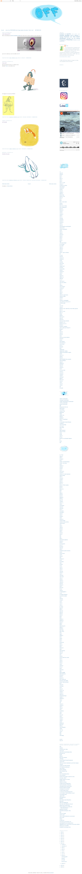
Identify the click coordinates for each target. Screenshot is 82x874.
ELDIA (61, 434)
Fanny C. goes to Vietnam (64, 252)
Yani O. (61, 382)
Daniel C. (61, 236)
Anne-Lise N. (62, 471)
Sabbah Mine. (62, 349)
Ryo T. (61, 683)
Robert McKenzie (63, 673)
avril (62, 852)
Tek (60, 702)
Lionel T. (61, 420)
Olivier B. (61, 331)
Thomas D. (61, 367)
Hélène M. (61, 278)
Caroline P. (61, 214)
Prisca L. (61, 345)
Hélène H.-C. (62, 277)
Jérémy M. (61, 582)
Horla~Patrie (62, 427)
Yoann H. (61, 383)
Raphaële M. (62, 412)
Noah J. (61, 643)
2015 (62, 836)
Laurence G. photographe (64, 300)
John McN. (61, 575)
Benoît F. (61, 486)
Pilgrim (61, 413)
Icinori (61, 565)
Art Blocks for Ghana (63, 185)
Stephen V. (61, 697)
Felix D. (61, 549)
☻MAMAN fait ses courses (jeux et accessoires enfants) (70, 824)
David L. (61, 238)
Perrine (61, 340)
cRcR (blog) (62, 735)
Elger (60, 241)
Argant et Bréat (62, 475)
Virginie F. (61, 375)
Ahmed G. (61, 174)
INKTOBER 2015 (38, 30)
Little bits (61, 598)
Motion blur (61, 801)
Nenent (61, 638)
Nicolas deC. (62, 642)
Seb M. (61, 353)
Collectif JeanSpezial (63, 229)
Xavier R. (61, 381)
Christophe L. (62, 512)
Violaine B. (61, 374)
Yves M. (61, 385)
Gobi (60, 557)
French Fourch (62, 553)
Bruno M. (61, 208)
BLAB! (61, 754)
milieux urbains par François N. (65, 327)
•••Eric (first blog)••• (63, 242)
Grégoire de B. (62, 266)
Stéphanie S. (62, 698)
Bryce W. (61, 500)
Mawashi (61, 416)
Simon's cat (62, 690)
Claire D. (61, 513)
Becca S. (61, 483)
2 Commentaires (43, 180)
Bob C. (61, 200)
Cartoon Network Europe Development (66, 760)
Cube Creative (62, 768)
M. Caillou (61, 606)
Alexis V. (61, 178)
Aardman (61, 747)
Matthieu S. (62, 620)
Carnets (62, 35)
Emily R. (61, 542)
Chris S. (61, 509)
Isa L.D (61, 279)
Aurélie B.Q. (62, 188)
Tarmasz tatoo (62, 814)
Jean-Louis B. (62, 281)
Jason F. (61, 569)
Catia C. (61, 504)
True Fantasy (62, 409)
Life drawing (77, 38)
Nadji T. (61, 634)
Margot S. (61, 315)
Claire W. (61, 225)
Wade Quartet (62, 408)
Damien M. (61, 234)
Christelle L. (62, 219)
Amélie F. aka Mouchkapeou (65, 461)
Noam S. (61, 645)
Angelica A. (62, 465)
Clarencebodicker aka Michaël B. (65, 226)
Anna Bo (61, 467)
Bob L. (61, 491)
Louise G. (61, 307)
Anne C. (61, 181)
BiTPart (61, 437)
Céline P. (61, 233)
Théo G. (61, 706)
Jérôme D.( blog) (62, 296)
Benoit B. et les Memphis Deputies (66, 438)
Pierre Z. (61, 662)
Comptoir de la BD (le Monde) (65, 765)
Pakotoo (61, 656)
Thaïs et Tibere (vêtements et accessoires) (67, 816)
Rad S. (61, 668)
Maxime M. (62, 319)
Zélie (60, 734)
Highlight (61, 36)
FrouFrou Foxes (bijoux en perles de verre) (67, 776)
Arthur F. (61, 476)
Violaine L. (61, 719)
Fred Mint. (61, 262)
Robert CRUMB (62, 672)
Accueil (2, 30)
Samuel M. (61, 684)
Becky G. (61, 197)
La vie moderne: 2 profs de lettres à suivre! (67, 793)
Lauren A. (61, 590)
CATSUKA (61, 758)
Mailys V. (61, 608)
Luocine (61, 739)
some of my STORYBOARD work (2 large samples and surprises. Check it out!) (19, 30)
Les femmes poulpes (63, 595)
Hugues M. (61, 275)
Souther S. (61, 693)
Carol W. (61, 211)
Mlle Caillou (62, 630)
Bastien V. (61, 482)
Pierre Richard (62, 341)
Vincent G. (61, 371)
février (63, 855)
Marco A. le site (62, 311)
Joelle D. (61, 285)
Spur (60, 812)
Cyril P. (61, 230)
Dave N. (61, 237)
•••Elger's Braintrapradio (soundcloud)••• (66, 401)
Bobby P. (61, 493)
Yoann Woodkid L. (63, 727)
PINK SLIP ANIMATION (64, 802)
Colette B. (61, 764)
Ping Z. (61, 664)
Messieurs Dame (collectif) (64, 320)
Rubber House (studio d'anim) (65, 805)
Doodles (24, 180)
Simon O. (61, 357)
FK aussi (61, 255)
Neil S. (61, 636)
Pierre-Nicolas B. (62, 342)
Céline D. (61, 527)
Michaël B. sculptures (63, 326)
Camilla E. (61, 501)
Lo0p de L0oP (62, 795)
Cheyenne (61, 506)
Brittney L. (61, 498)
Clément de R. (62, 227)
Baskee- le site (62, 196)
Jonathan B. (62, 288)
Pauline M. (61, 338)
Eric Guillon (62, 245)
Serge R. (61, 356)
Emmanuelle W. (62, 543)
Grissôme (61, 267)
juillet (63, 849)
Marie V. (61, 609)
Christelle (61, 218)
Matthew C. (62, 619)
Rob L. (61, 348)
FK (60, 253)
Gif (79, 35)
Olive (60, 330)
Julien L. (61, 293)
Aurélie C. (61, 189)
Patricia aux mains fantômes (65, 337)
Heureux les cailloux (63, 782)
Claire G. (61, 223)
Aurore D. (61, 190)
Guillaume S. (62, 558)
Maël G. (61, 623)
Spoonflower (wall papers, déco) (65, 810)
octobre (63, 844)
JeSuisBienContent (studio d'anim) (66, 786)
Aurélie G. (61, 479)
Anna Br (61, 468)
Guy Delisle (62, 561)
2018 (62, 832)
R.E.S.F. (61, 667)
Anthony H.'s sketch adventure (65, 474)
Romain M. (61, 675)
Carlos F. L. (62, 502)
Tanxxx (61, 699)
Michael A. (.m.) (62, 322)
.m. (60, 171)
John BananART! (6, 34)
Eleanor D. (61, 541)
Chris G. (61, 216)
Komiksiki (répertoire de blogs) (65, 787)
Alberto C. (61, 456)
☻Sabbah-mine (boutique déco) (65, 827)
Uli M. (61, 713)
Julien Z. (61, 578)
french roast (62, 263)
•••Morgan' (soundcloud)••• (64, 400)
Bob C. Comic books (63, 201)
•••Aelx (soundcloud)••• (64, 402)
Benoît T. (61, 487)
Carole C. (61, 212)
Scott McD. (62, 686)
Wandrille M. (62, 723)
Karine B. (61, 583)
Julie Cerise (62, 576)
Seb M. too (61, 355)
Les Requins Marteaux (63, 594)
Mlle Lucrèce (62, 631)
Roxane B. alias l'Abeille (64, 680)
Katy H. (61, 586)
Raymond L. (62, 669)
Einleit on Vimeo (62, 431)
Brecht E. (61, 494)
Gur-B (61, 560)
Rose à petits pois (63, 679)
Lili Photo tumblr (62, 303)
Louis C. (61, 602)
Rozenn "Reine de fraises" (64, 682)
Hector (61, 274)
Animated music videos (64, 749)
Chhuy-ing (61, 508)
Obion (61, 649)
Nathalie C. (61, 635)
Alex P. (61, 175)
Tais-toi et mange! (63, 813)
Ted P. (61, 701)
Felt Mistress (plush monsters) (65, 550)
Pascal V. (61, 334)
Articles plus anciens (52, 183)
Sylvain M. (61, 364)
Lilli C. (61, 597)
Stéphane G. (62, 363)
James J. (61, 568)
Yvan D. (61, 731)
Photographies (63, 39)
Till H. (61, 709)
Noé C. (61, 646)
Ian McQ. (61, 564)
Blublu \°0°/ (62, 489)
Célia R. (61, 526)
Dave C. (61, 531)
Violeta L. (61, 720)
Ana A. (61, 464)
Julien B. (61, 292)
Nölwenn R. (62, 647)
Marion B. (61, 318)
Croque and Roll (62, 520)
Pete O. (61, 658)
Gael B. (61, 554)
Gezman (61, 264)
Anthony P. (61, 184)
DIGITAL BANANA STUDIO (16, 35)
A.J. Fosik (61, 454)
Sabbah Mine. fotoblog (63, 351)
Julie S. (61, 290)
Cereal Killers (62, 505)
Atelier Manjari (62, 186)
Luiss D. (61, 605)
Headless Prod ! (62, 780)
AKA (60, 746)
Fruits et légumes (74, 35)
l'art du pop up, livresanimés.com (65, 821)
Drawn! (61, 772)
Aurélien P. (61, 192)
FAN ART (4, 63)
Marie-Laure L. (62, 316)
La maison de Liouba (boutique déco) (66, 791)
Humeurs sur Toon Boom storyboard (33, 180)
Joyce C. (61, 289)
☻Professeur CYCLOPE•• (64, 825)
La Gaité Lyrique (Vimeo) (64, 790)
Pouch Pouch (62, 344)
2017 (62, 833)
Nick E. (61, 639)
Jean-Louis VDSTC (63, 282)
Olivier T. (61, 653)
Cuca (60, 524)
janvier (63, 863)
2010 (62, 865)
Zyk (60, 386)
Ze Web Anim (62, 820)
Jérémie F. (61, 580)
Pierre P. (61, 661)
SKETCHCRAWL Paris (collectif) (65, 359)
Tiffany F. (61, 708)
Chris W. (61, 435)
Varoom (61, 818)
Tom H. (61, 368)
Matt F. (61, 616)
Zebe (60, 732)
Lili (60, 304)
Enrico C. (61, 545)
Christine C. (62, 222)
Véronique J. (62, 377)
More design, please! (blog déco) (65, 799)
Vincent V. (61, 717)
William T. (61, 378)
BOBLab (61, 756)
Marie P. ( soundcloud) (63, 419)
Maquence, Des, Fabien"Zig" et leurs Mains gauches (69, 308)
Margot (61, 314)
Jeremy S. (61, 572)
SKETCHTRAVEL (63, 360)
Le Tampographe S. (63, 591)
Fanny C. (61, 251)
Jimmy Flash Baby (63, 424)
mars (63, 853)
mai (62, 850)
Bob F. (61, 490)
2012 (62, 841)
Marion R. (61, 612)
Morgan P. (61, 329)
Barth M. (61, 480)
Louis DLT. (61, 305)
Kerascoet (61, 587)
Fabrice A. (61, 248)
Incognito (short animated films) (65, 783)
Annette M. (61, 472)
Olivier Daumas (62, 650)
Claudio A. (61, 516)
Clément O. (62, 519)
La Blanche (62, 423)
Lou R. (61, 601)
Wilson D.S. (62, 379)
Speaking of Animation (63, 809)
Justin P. (61, 579)
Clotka (61, 517)
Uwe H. (61, 716)
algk (60, 405)
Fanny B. (61, 249)
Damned (61, 528)
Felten (61, 428)
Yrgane (61, 728)
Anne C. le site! (62, 182)
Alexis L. (61, 457)
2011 (62, 843)
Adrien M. (61, 173)
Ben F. (61, 199)
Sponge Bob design (63, 695)
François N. (62, 259)
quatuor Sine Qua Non (63, 404)
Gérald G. (61, 270)
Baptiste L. (61, 193)
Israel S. (61, 567)
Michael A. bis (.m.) (63, 323)
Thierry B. (61, 366)
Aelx (60, 442)
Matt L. (61, 617)
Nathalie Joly (62, 415)
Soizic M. (61, 740)
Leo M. (61, 593)
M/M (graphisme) (62, 797)
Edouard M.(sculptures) (64, 539)
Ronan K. (61, 676)
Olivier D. (61, 333)
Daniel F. (61, 530)
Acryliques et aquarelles (65, 33)
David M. (61, 532)
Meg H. (61, 624)
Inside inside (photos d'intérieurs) (65, 784)
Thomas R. (61, 705)
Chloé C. (61, 215)
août (63, 847)
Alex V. (61, 177)
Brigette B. (61, 497)
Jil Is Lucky (62, 426)
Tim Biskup (62, 710)
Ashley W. (61, 478)
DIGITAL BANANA (63, 769)
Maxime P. (61, 621)
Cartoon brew (62, 761)
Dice (60, 535)
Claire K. (61, 515)
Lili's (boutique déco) (63, 794)
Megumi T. (61, 627)
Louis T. (61, 604)
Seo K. (61, 687)
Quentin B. (61, 665)
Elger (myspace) (62, 430)
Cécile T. (61, 231)
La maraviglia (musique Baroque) (65, 422)
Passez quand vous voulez (64, 657)
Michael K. (61, 628)
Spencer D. (62, 694)
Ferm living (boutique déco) (64, 773)
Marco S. (61, 312)
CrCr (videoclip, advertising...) (65, 767)
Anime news (62, 750)
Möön (61, 632)
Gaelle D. (61, 556)
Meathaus (61, 798)
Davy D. (61, 534)
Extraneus (61, 546)
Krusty (61, 589)
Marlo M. (61, 613)
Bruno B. (61, 204)
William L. (61, 725)
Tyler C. (61, 712)
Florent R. (61, 256)
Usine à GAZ (62, 817)
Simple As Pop (62, 411)
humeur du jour (5, 154)
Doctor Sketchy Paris (63, 771)
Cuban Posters (62, 523)
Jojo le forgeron (62, 286)
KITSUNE (4, 122)
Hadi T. (61, 563)
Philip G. (61, 660)
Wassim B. (61, 724)
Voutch (61, 721)
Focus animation (62, 775)
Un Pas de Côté (62, 370)
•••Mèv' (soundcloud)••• (64, 398)
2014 (62, 838)
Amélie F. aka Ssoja (63, 463)
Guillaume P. (62, 271)
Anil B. (61, 441)
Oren (60, 654)
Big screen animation (63, 757)
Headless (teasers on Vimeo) (65, 779)
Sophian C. (61, 691)
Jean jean (61, 571)
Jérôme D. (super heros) (64, 294)
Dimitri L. (61, 240)
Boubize (61, 203)
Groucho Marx (62, 268)
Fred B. (61, 260)
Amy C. (61, 460)
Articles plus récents (5, 183)
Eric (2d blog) (62, 244)
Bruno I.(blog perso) (63, 207)
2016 (62, 835)
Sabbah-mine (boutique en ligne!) (65, 352)
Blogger (51, 872)
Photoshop (69, 39)
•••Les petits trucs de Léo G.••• (65, 301)
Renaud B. (61, 346)
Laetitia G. (61, 297)
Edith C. (61, 538)
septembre (64, 846)
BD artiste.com (62, 753)
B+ (60, 439)
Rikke (61, 671)
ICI (19, 53)
